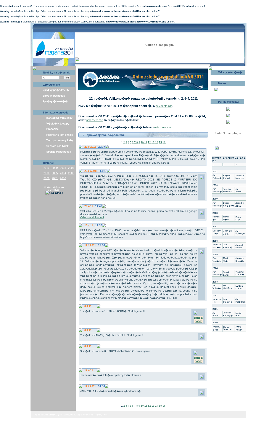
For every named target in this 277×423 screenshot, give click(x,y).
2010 (46, 167)
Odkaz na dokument (92, 217)
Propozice (52, 129)
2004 (63, 173)
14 (156, 142)
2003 (71, 173)
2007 (71, 167)
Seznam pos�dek (57, 146)
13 (153, 142)
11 (145, 142)
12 (149, 142)
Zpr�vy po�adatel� (56, 90)
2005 (55, 173)
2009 (55, 167)
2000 (63, 178)
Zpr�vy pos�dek (54, 95)
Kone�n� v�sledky (59, 118)
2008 (63, 167)
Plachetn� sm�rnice (59, 134)
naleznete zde (164, 106)
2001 (55, 178)
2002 (46, 178)
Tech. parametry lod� (59, 140)
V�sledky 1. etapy (57, 123)
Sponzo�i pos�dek (58, 151)
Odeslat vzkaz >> (224, 76)
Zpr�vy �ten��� (55, 101)
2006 (46, 173)
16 (164, 142)
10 (142, 142)
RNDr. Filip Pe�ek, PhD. (95, 414)
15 (160, 142)
